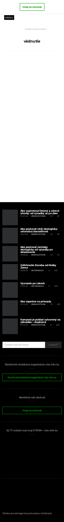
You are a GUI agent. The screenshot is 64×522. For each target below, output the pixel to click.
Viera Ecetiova (38, 216)
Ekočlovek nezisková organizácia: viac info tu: (32, 377)
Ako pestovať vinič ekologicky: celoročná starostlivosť (38, 230)
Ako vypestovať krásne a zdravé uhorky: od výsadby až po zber (39, 212)
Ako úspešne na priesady (35, 301)
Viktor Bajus (37, 270)
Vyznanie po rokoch (32, 283)
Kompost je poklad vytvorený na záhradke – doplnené (40, 321)
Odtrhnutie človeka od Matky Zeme (38, 266)
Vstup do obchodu (32, 410)
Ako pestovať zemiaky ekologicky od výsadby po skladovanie (36, 250)
